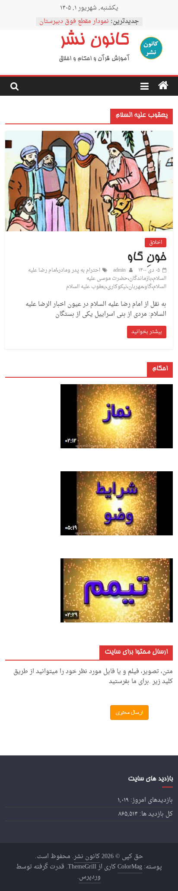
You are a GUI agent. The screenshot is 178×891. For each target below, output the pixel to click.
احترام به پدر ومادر (79, 270)
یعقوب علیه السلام (86, 287)
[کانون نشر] (163, 86)
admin (119, 270)
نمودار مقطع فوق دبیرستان (74, 21)
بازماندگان (140, 278)
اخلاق (155, 242)
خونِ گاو (146, 258)
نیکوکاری (117, 287)
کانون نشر (94, 41)
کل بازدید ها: (155, 814)
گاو (148, 287)
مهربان (135, 287)
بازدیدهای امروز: (151, 800)
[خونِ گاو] (88, 134)
